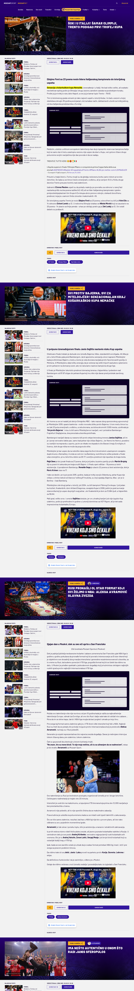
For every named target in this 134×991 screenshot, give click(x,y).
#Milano (92, 170)
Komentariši (67, 62)
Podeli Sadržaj (75, 18)
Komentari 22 (53, 627)
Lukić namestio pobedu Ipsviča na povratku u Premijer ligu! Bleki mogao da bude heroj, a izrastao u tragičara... (32, 125)
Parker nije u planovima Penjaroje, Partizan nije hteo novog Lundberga (32, 101)
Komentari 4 (53, 62)
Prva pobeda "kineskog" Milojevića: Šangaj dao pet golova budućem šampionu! (32, 137)
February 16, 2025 (75, 172)
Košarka (27, 74)
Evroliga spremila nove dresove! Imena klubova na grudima (32, 78)
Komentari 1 (53, 332)
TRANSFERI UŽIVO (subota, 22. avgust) (30, 113)
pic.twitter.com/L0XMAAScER (114, 170)
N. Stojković (96, 943)
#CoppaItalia (76, 170)
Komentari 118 (53, 987)
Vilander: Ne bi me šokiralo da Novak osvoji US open (32, 160)
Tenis (25, 156)
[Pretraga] (117, 3)
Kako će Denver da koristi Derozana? (32, 148)
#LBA (99, 170)
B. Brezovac (95, 583)
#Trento (85, 170)
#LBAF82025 (57, 170)
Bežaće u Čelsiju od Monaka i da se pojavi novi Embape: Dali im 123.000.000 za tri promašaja (32, 66)
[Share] (50, 253)
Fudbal (26, 62)
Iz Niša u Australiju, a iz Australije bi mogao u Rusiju (31, 90)
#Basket (67, 170)
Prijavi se (125, 3)
